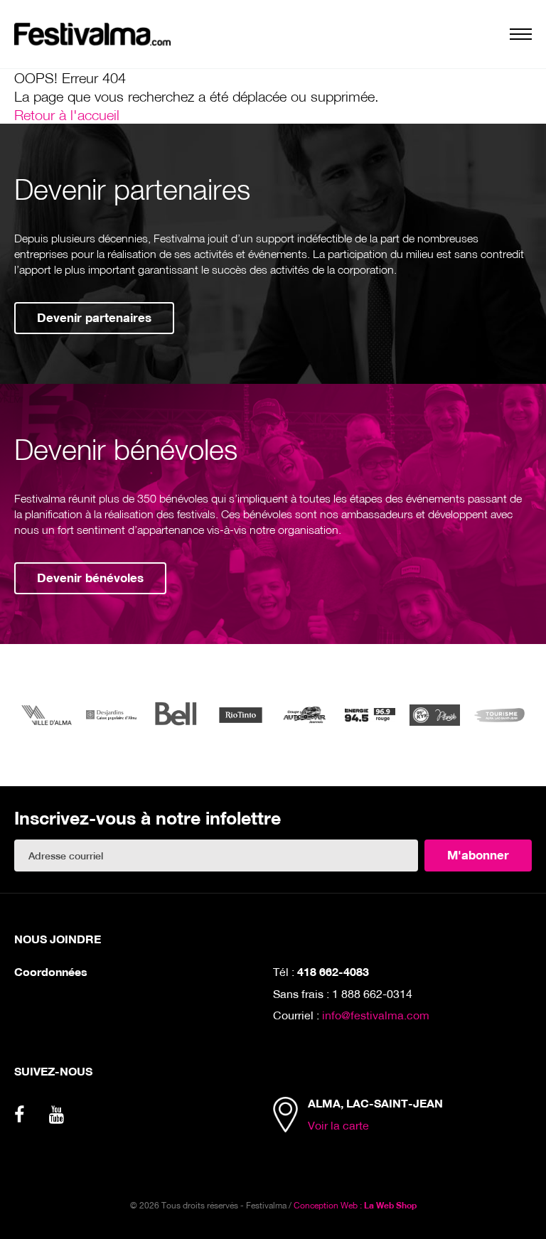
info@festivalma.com (375, 1014)
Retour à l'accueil (66, 114)
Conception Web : (355, 1205)
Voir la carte (338, 1125)
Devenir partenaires (94, 318)
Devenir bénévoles (90, 578)
